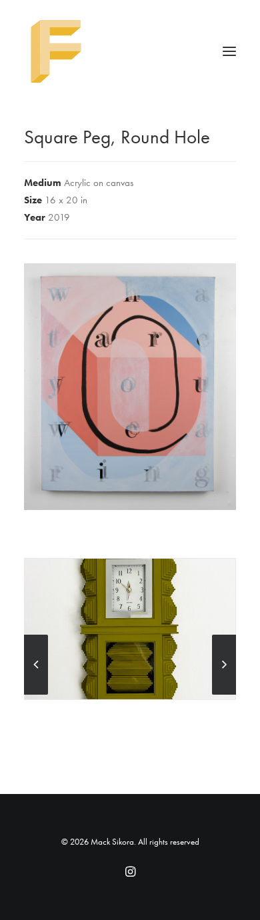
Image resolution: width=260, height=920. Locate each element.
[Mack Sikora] (130, 51)
